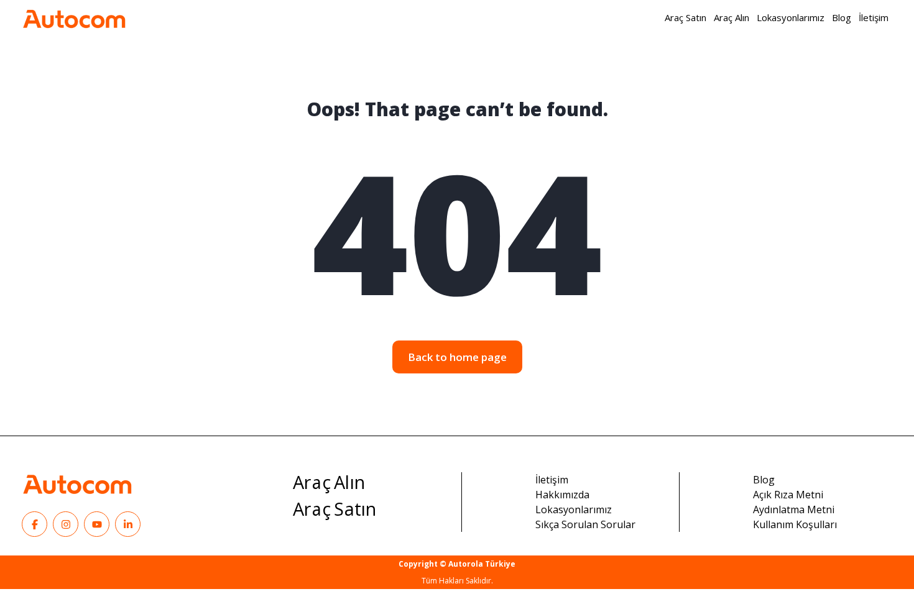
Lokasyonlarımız (573, 509)
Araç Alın (329, 482)
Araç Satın (335, 509)
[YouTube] (96, 524)
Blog (764, 480)
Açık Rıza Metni (788, 494)
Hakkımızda (562, 494)
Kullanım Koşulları (795, 524)
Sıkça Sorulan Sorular (585, 524)
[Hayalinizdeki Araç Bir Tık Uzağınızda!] (74, 17)
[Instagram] (65, 524)
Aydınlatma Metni (793, 509)
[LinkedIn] (128, 524)
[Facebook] (34, 524)
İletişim (551, 480)
